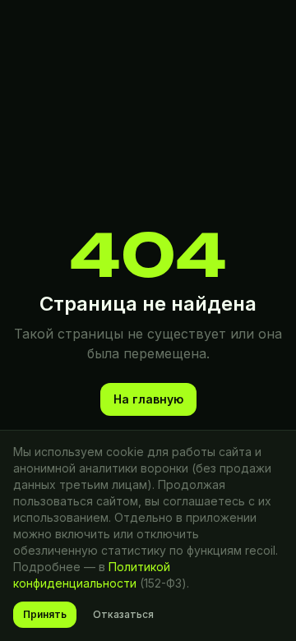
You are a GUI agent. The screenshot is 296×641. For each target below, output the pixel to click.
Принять (45, 614)
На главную (148, 399)
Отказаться (123, 614)
